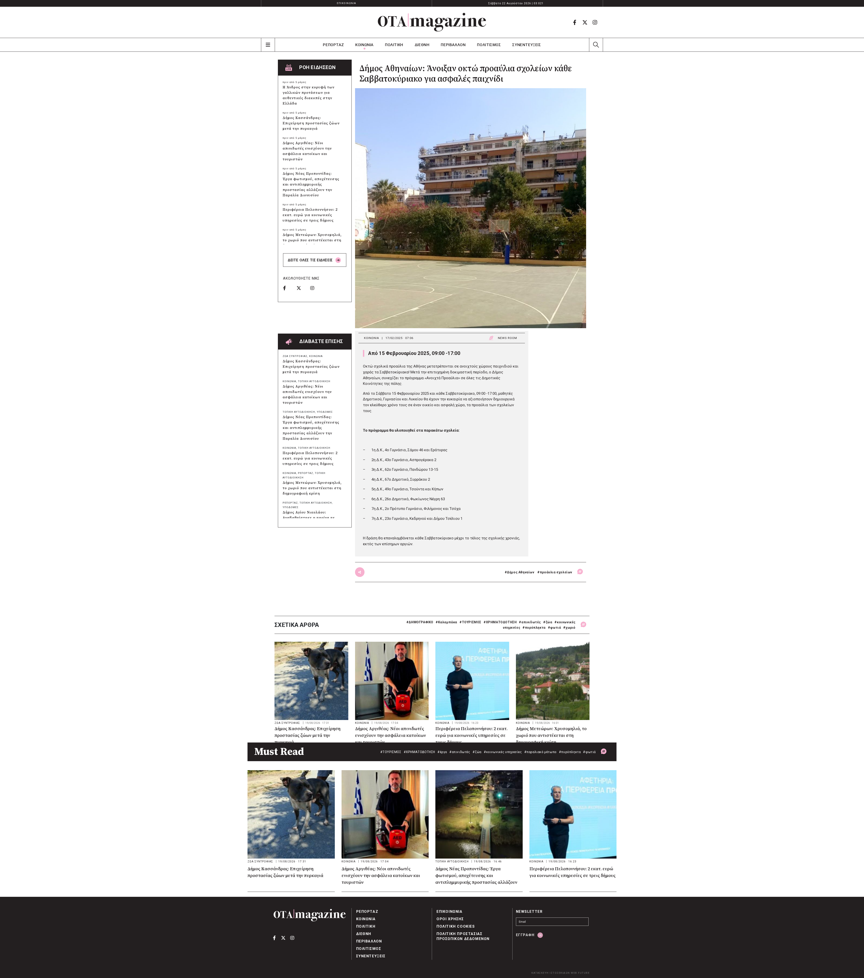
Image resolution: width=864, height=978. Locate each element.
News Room (507, 338)
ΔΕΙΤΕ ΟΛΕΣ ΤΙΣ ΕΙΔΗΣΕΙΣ (311, 260)
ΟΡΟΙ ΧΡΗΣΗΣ (450, 919)
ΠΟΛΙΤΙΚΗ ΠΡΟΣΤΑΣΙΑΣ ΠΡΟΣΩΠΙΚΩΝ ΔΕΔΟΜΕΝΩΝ (463, 936)
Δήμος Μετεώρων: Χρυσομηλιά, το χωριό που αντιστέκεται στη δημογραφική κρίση (312, 240)
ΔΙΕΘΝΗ (422, 45)
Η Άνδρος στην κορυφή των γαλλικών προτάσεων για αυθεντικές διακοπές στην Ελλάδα (308, 95)
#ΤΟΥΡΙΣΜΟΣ (470, 622)
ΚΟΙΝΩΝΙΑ (364, 45)
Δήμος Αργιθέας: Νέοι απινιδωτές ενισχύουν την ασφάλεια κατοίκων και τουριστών (307, 151)
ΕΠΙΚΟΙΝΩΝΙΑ (346, 3)
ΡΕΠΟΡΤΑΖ (333, 45)
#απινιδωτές (530, 622)
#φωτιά (554, 627)
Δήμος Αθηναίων (520, 572)
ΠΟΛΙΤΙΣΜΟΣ (489, 45)
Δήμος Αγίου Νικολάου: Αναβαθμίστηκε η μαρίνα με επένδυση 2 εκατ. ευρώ (309, 517)
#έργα (442, 752)
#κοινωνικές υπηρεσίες (503, 752)
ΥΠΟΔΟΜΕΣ (325, 411)
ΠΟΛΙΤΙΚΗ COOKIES (455, 926)
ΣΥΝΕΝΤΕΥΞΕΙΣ (526, 45)
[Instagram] (595, 22)
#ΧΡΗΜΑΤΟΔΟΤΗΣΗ (500, 622)
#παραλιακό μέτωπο (540, 752)
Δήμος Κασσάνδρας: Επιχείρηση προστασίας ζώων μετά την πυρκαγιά (311, 123)
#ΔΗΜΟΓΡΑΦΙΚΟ (419, 622)
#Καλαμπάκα (446, 622)
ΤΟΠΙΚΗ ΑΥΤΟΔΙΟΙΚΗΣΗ (314, 381)
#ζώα (547, 622)
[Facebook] (575, 22)
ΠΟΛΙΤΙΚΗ (394, 45)
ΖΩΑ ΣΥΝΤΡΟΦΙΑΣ (295, 356)
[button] (595, 45)
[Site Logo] (432, 22)
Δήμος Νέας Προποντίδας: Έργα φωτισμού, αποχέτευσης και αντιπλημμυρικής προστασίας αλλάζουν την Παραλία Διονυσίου (311, 184)
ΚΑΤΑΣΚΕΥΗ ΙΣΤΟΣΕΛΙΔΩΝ (550, 972)
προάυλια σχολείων (556, 572)
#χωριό (569, 627)
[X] (585, 22)
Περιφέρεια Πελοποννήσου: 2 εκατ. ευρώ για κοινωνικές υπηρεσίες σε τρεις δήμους (310, 215)
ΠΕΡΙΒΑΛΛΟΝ (453, 45)
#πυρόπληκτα (534, 627)
